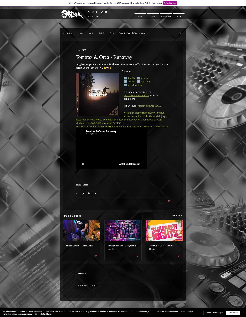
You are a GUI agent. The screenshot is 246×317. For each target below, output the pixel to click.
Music (91, 33)
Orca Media (93, 16)
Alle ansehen (177, 215)
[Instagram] (93, 12)
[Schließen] (242, 312)
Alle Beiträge (68, 33)
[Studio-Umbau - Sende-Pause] (81, 230)
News (81, 33)
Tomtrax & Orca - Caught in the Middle (122, 247)
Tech (112, 33)
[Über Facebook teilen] (77, 193)
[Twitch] (97, 12)
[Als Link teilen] (95, 193)
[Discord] (106, 12)
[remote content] (111, 148)
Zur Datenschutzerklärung (41, 314)
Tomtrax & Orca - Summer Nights (161, 247)
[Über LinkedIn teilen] (89, 193)
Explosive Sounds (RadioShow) (132, 33)
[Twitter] (101, 12)
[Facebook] (88, 12)
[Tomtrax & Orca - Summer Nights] (164, 230)
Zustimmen (233, 312)
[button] (180, 33)
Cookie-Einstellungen (214, 312)
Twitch (102, 33)
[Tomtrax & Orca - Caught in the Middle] (123, 230)
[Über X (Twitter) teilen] (83, 193)
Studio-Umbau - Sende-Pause (79, 245)
